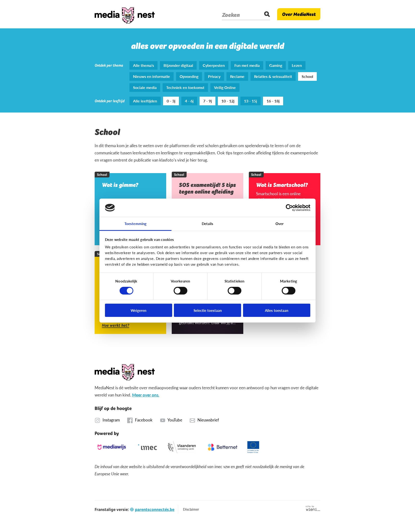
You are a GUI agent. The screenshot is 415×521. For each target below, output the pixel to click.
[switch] (180, 291)
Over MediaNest (299, 14)
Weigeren (138, 310)
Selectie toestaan (208, 310)
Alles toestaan (276, 310)
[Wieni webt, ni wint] (313, 508)
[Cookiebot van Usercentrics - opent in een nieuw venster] (289, 207)
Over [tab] (279, 223)
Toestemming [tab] (135, 223)
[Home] (125, 14)
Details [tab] (208, 223)
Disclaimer (191, 509)
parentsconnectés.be (154, 509)
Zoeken (231, 15)
